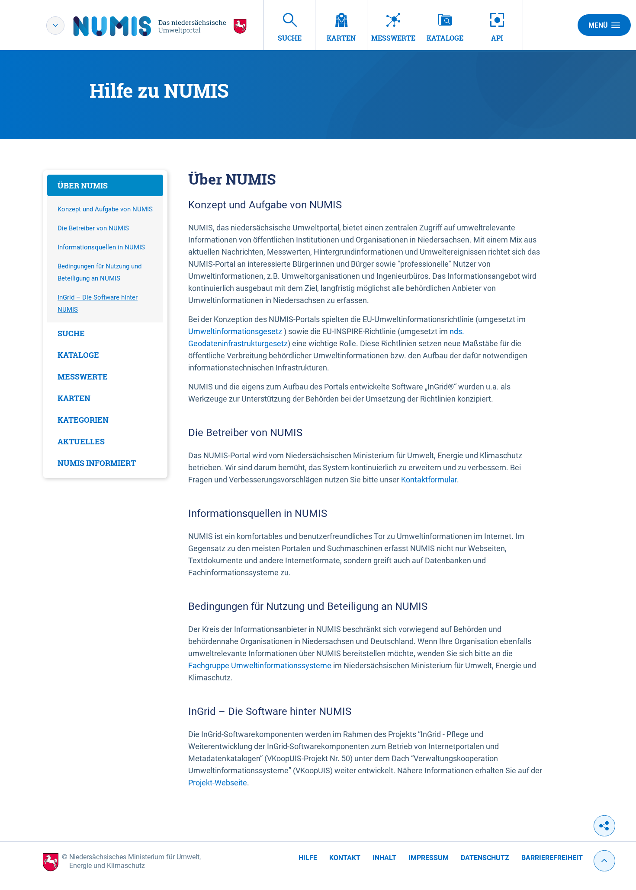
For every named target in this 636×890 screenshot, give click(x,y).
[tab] (105, 185)
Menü (598, 25)
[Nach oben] (604, 860)
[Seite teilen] (604, 825)
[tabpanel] (105, 324)
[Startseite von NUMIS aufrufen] (160, 26)
